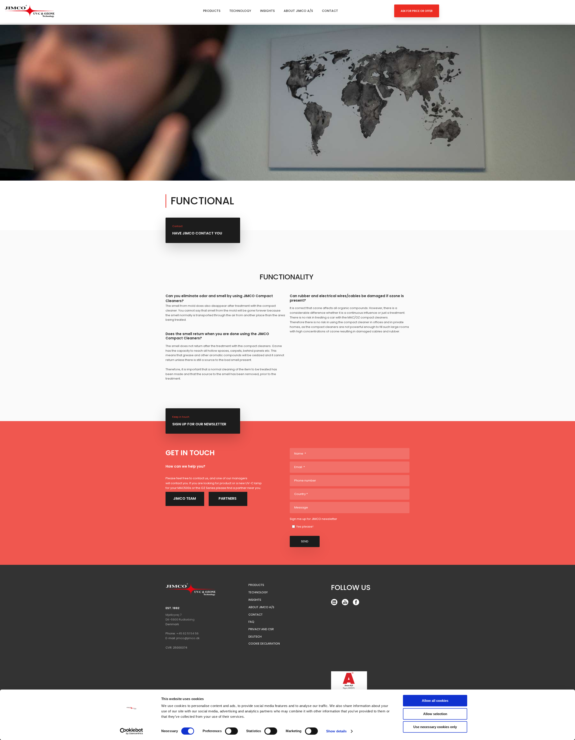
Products (211, 11)
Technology (240, 11)
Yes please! (304, 526)
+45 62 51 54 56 (187, 633)
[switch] (231, 731)
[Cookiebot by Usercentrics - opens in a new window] (131, 731)
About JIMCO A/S (298, 11)
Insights (267, 11)
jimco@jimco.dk (188, 638)
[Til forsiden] (29, 10)
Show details (336, 731)
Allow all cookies (435, 700)
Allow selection (435, 714)
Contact (330, 11)
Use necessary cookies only (435, 727)
